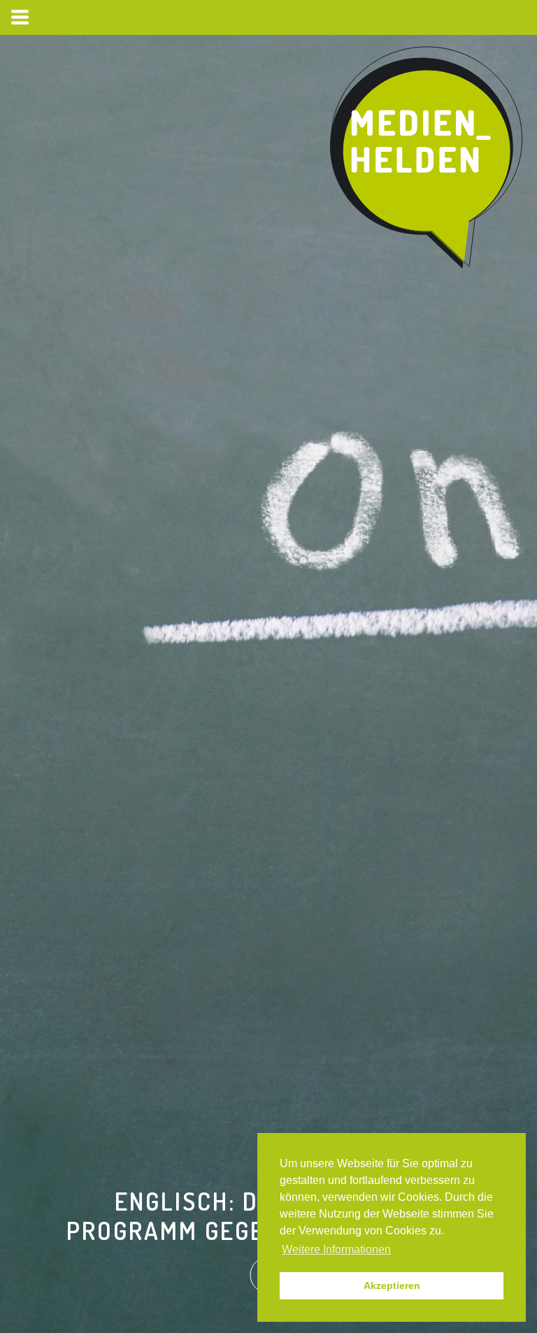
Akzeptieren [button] (392, 1285)
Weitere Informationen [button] (336, 1249)
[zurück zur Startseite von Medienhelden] (428, 158)
